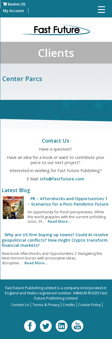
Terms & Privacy (45, 304)
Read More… (59, 221)
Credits (69, 304)
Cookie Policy (89, 304)
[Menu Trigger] (101, 9)
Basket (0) (16, 4)
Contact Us (20, 304)
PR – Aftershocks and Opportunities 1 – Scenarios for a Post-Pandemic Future (68, 201)
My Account (13, 10)
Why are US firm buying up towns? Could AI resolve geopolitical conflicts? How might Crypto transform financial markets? (55, 240)
